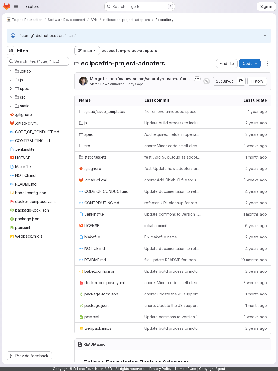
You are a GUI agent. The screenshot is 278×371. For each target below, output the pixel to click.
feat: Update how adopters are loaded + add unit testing (172, 168)
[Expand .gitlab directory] (11, 71)
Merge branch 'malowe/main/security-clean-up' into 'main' (140, 78)
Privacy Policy (160, 369)
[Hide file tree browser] (11, 50)
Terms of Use (185, 369)
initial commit (155, 225)
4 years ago (256, 191)
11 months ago (254, 214)
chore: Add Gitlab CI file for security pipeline (172, 180)
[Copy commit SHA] (241, 81)
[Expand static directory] (11, 106)
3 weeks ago (255, 145)
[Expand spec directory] (11, 88)
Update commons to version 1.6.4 (172, 317)
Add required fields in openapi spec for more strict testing (172, 134)
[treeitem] (38, 71)
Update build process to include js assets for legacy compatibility (172, 123)
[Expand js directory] (11, 80)
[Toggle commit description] (197, 78)
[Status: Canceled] (206, 81)
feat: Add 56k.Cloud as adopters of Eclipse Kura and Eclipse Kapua (172, 157)
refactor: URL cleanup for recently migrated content (172, 202)
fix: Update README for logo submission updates (172, 259)
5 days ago (134, 84)
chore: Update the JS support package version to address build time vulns (172, 294)
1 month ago (256, 157)
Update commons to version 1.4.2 (172, 214)
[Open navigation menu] (16, 6)
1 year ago (257, 111)
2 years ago (256, 123)
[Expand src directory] (11, 97)
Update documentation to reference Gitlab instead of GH (172, 191)
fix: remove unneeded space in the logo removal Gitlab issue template (172, 111)
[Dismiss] (265, 35)
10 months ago (254, 259)
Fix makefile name (160, 237)
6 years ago (256, 225)
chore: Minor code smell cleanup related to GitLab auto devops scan (172, 145)
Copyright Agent (212, 369)
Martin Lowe (99, 84)
